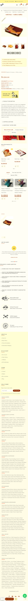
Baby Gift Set (13, 433)
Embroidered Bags (19, 460)
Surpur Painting (9, 550)
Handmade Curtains (9, 480)
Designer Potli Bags (22, 462)
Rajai (6, 476)
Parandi (17, 451)
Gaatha (10, 83)
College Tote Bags (5, 464)
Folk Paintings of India (18, 563)
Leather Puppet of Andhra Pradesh (14, 552)
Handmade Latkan (11, 451)
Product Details (19, 129)
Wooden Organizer (22, 521)
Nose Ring (12, 449)
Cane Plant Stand (5, 524)
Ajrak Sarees (21, 410)
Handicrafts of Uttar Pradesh (8, 566)
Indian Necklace (18, 446)
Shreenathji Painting (6, 548)
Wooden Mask (21, 553)
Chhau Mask (4, 555)
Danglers (19, 448)
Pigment (25, 10)
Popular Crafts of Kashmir (20, 569)
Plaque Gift (23, 540)
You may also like (16, 172)
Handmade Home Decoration (13, 497)
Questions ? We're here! (9, 125)
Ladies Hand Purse (5, 460)
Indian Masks (14, 553)
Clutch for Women (20, 459)
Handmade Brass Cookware (7, 491)
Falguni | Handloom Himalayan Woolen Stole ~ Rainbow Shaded (21, 190)
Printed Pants (8, 422)
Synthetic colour (8, 12)
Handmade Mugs (16, 507)
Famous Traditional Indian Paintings (9, 564)
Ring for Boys (22, 449)
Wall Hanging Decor (15, 537)
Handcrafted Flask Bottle (7, 505)
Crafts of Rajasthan (22, 564)
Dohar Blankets (17, 476)
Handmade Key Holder (15, 523)
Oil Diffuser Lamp (8, 526)
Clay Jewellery (19, 444)
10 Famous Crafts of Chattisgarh (12, 568)
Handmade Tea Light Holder (7, 527)
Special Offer (14, 175)
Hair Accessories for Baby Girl (17, 437)
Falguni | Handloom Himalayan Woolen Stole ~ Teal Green (7, 190)
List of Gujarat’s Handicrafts (17, 571)
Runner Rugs (16, 480)
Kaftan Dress (12, 417)
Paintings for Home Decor (7, 543)
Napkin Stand (13, 512)
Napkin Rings (19, 512)
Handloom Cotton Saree (7, 400)
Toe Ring (17, 449)
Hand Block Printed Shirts (7, 421)
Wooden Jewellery (5, 444)
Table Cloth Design (17, 481)
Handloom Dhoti (11, 424)
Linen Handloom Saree (17, 400)
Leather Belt (18, 465)
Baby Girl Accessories (6, 437)
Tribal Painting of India (10, 545)
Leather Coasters (9, 510)
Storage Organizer (13, 521)
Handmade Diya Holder (19, 527)
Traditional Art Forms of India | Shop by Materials (13, 10)
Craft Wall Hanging (11, 540)
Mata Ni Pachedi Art (15, 548)
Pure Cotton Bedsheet (6, 475)
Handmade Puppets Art (6, 553)
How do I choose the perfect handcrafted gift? (13, 290)
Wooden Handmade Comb (18, 584)
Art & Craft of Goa (6, 571)
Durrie (21, 480)
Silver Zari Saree (20, 405)
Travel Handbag (12, 459)
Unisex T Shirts (13, 419)
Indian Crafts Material (18, 582)
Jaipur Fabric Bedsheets (16, 475)
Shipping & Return (8, 122)
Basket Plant (23, 523)
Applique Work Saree (6, 408)
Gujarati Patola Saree (13, 410)
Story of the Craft (8, 129)
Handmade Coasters (18, 510)
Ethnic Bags (12, 460)
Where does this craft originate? (11, 269)
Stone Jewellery (19, 443)
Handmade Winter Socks (20, 469)
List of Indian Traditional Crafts (17, 561)
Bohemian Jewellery (10, 446)
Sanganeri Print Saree (6, 411)
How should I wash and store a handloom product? (14, 277)
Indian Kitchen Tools (22, 489)
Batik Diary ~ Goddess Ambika (6, 231)
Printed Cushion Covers (12, 478)
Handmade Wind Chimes (20, 539)
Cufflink (6, 467)
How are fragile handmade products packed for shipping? (14, 282)
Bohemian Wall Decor (6, 537)
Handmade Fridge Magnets (17, 496)
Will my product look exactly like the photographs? (12, 286)
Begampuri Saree (18, 403)
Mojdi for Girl (11, 469)
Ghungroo (7, 449)
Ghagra (7, 419)
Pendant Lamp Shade (17, 526)
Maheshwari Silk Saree (14, 401)
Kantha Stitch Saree (16, 408)
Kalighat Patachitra (17, 550)
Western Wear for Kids (21, 433)
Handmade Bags (5, 459)
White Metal (12, 444)
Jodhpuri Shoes (5, 469)
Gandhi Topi (12, 465)
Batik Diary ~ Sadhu (19, 159)
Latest (8, 172)
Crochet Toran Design (9, 539)
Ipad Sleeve (6, 465)
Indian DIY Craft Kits (6, 586)
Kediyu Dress (10, 426)
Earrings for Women (12, 448)
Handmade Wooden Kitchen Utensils (9, 489)
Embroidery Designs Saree (16, 406)
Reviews (14, 132)
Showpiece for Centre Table (13, 519)
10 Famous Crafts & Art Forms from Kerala (15, 576)
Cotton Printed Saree (6, 406)
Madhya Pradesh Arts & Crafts (8, 573)
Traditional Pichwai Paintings (16, 547)
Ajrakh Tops (15, 421)
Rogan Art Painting (17, 543)
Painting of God (19, 545)
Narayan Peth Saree (9, 403)
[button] (13, 168)
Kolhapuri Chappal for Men (20, 467)
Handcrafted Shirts (21, 419)
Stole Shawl (21, 422)
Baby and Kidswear (6, 433)
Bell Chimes (4, 540)
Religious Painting (5, 547)
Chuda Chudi (4, 451)
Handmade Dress (5, 417)
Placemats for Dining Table (7, 481)
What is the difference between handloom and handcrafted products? (13, 273)
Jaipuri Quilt (10, 476)
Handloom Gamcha (6, 483)
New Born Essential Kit (21, 435)
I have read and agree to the (11, 393)
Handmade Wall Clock (17, 542)
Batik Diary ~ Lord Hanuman (5, 160)
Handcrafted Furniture (6, 529)
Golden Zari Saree (12, 405)
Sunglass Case (13, 464)
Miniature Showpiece (15, 518)
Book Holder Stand (6, 523)
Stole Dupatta (4, 424)
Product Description (9, 101)
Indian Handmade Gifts (9, 587)
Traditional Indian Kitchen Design (14, 492)
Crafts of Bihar (12, 574)
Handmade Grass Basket (10, 508)
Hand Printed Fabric (18, 426)
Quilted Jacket (15, 422)
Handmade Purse (13, 462)
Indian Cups (9, 507)
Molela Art (18, 540)
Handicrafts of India (6, 561)
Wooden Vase (12, 524)
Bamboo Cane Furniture (16, 529)
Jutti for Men (11, 467)
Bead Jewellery (12, 443)
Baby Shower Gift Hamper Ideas (8, 435)
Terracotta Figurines (6, 518)
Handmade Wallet (5, 462)
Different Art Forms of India (7, 563)
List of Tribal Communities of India (9, 578)
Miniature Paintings (9, 582)
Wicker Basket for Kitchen (15, 494)
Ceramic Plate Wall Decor (7, 542)
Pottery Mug (15, 505)
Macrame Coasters (5, 512)
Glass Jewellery (5, 443)
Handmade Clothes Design (7, 427)
